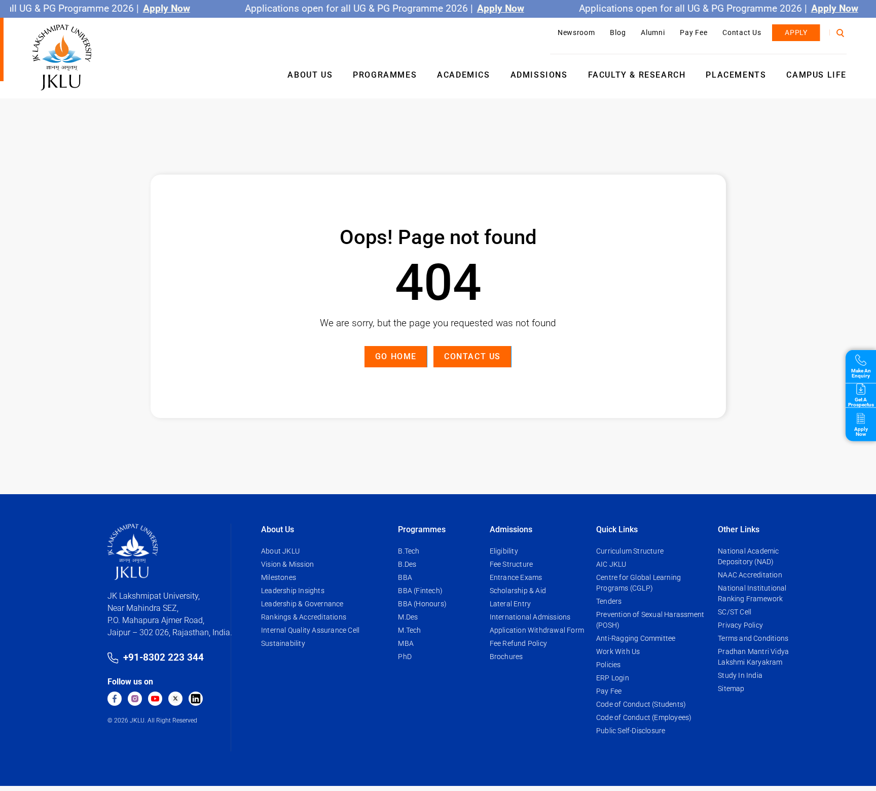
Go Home (396, 356)
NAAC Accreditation (750, 575)
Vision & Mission (287, 564)
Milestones (278, 577)
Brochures (506, 656)
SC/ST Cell (734, 612)
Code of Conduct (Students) (641, 704)
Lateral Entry (510, 604)
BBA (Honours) (422, 604)
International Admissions (530, 617)
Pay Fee (693, 32)
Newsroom (576, 32)
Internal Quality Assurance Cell (310, 630)
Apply (796, 32)
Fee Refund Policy (518, 643)
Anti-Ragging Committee (635, 638)
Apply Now (164, 8)
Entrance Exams (516, 577)
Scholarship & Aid (518, 591)
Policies (608, 665)
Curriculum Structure (630, 551)
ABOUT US (310, 75)
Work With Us (618, 651)
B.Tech (408, 551)
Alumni (653, 32)
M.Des (408, 617)
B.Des (407, 564)
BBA (405, 577)
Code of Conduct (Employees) (643, 717)
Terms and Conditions (753, 638)
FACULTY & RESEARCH (637, 75)
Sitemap (731, 688)
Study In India (740, 675)
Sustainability (283, 643)
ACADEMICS (463, 75)
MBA (406, 643)
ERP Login (612, 678)
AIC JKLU (611, 564)
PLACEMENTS (736, 75)
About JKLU (280, 551)
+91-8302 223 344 (163, 657)
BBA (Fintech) (420, 591)
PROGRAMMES (385, 75)
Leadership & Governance (302, 604)
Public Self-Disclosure (630, 731)
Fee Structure (511, 564)
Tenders (609, 601)
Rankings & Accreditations (303, 617)
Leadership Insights (292, 591)
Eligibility (504, 551)
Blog (618, 32)
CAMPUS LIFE (816, 75)
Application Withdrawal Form (537, 630)
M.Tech (409, 630)
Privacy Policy (740, 625)
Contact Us (741, 32)
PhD (405, 656)
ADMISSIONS (539, 75)
